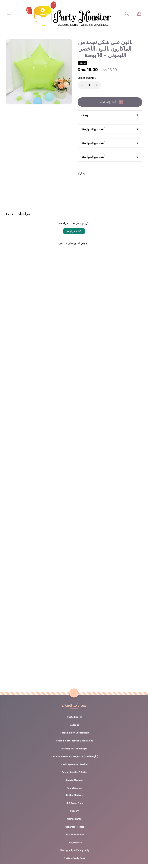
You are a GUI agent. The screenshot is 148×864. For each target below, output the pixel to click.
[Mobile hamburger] (10, 14)
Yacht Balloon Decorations (74, 733)
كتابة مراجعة (74, 231)
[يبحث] (127, 14)
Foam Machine (74, 788)
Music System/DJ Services (74, 764)
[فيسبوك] (90, 173)
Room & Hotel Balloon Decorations (74, 740)
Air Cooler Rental (75, 834)
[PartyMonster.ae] (68, 13)
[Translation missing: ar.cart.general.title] (139, 14)
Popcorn (74, 811)
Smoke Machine (74, 780)
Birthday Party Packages (74, 748)
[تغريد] (98, 173)
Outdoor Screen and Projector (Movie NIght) (74, 756)
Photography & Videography (74, 850)
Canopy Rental (74, 842)
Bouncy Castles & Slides (74, 772)
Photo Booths (74, 717)
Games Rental (74, 819)
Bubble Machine (74, 795)
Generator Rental (74, 827)
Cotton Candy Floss (74, 858)
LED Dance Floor (74, 803)
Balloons (74, 725)
